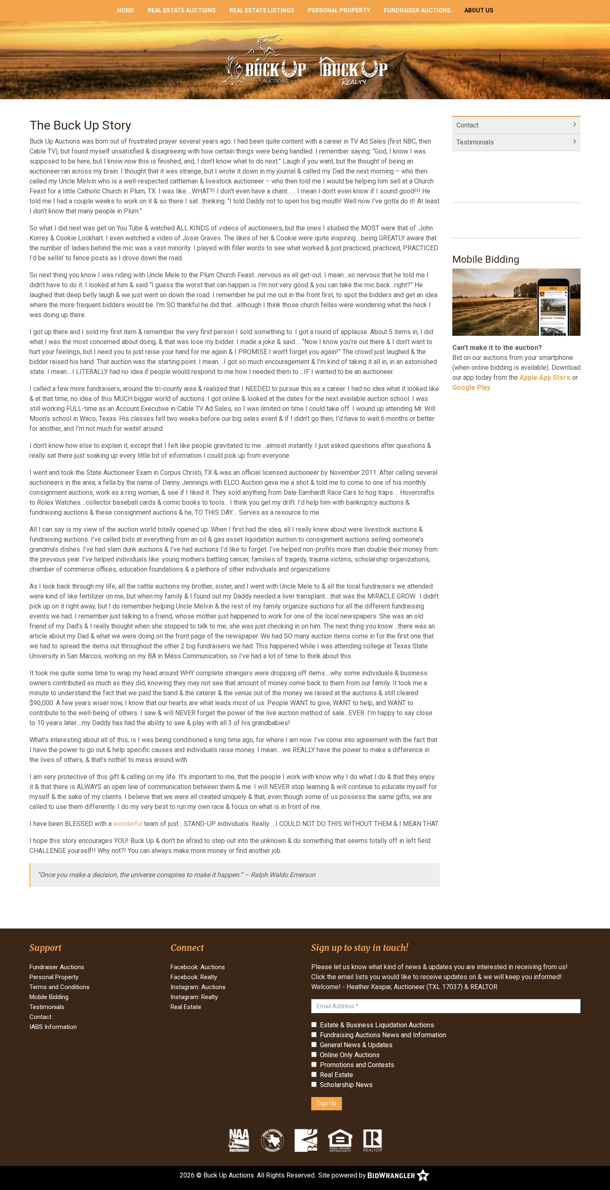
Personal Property (339, 10)
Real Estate (186, 1007)
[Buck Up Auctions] (305, 60)
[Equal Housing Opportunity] (340, 1140)
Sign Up (327, 1103)
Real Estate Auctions (182, 10)
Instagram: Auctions (198, 987)
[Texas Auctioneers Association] (272, 1140)
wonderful (127, 824)
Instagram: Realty (194, 997)
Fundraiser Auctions (417, 10)
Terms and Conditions (59, 987)
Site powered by (343, 1175)
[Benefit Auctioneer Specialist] (306, 1140)
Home (125, 10)
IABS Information (53, 1027)
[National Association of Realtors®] (373, 1140)
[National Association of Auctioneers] (239, 1140)
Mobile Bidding (48, 997)
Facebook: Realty (194, 977)
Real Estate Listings (261, 10)
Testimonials (475, 142)
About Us (478, 10)
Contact (467, 125)
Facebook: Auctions (198, 967)
